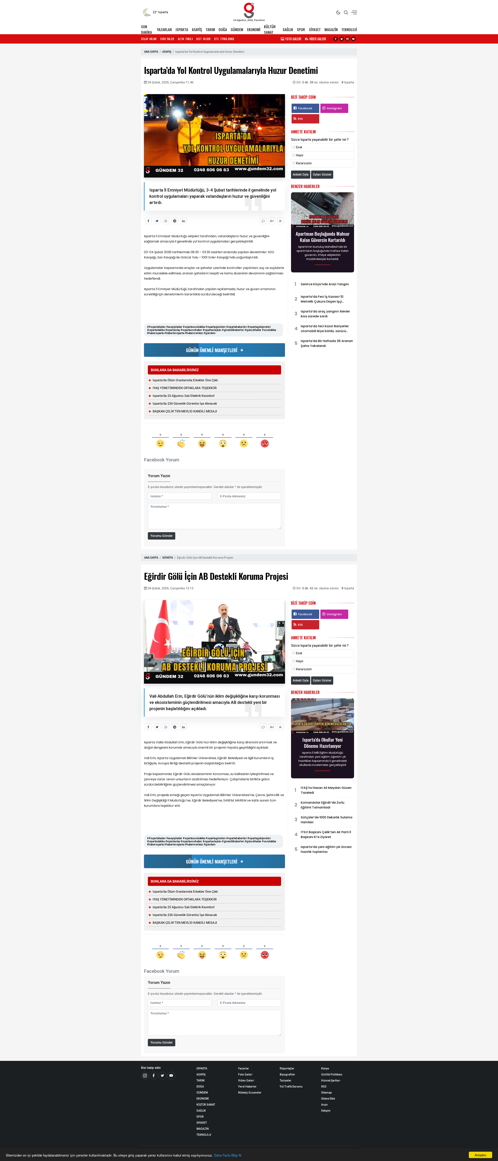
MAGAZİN (331, 29)
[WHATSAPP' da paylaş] (165, 220)
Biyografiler (287, 1074)
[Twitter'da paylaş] (157, 220)
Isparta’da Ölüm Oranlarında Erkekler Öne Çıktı (185, 380)
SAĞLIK (288, 29)
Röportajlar (287, 1068)
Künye (325, 1068)
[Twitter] (341, 39)
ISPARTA (182, 29)
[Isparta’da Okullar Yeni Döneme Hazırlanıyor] (322, 717)
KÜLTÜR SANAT (270, 29)
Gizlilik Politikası (331, 1074)
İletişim (326, 1110)
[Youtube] (353, 39)
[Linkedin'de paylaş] (183, 220)
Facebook (305, 108)
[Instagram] (347, 39)
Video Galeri (246, 1080)
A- (280, 221)
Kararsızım (304, 163)
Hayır (299, 155)
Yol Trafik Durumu (291, 1086)
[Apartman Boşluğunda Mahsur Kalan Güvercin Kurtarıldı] (322, 211)
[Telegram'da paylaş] (174, 220)
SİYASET (315, 29)
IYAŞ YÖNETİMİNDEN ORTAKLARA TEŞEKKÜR (185, 388)
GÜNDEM (237, 29)
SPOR (301, 29)
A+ (272, 221)
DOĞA (223, 29)
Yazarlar (243, 1068)
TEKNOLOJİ (349, 29)
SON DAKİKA (146, 29)
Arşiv (324, 1104)
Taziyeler (285, 1080)
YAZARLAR (164, 29)
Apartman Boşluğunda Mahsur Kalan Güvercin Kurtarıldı (323, 236)
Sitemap (326, 1092)
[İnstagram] (145, 1076)
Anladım (480, 1154)
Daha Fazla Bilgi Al (227, 1155)
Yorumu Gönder (161, 536)
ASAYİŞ (197, 29)
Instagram (334, 108)
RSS (300, 119)
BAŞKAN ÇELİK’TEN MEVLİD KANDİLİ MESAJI (185, 411)
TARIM (210, 29)
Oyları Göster (322, 174)
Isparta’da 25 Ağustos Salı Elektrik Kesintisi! (184, 396)
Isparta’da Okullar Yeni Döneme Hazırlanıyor (322, 742)
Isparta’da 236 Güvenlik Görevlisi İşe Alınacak (185, 403)
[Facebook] (335, 39)
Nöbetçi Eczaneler (249, 1092)
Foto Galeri (245, 1074)
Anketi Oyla (301, 174)
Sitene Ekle (328, 1098)
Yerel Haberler (247, 1086)
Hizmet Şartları (330, 1080)
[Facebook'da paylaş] (148, 220)
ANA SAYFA (151, 51)
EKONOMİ (253, 29)
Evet (299, 147)
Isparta (349, 82)
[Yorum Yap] (263, 220)
